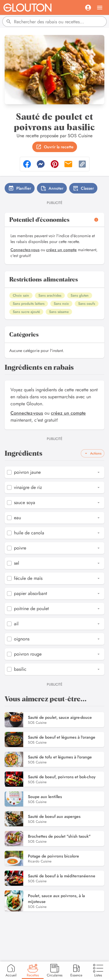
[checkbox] (9, 472)
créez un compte (61, 250)
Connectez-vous (25, 250)
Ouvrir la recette (59, 147)
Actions (95, 453)
